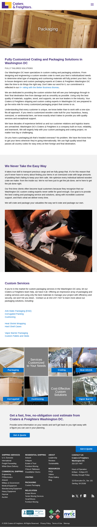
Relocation (31, 490)
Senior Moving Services (34, 496)
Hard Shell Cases (13, 326)
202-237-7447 (77, 464)
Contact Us (77, 455)
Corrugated (13, 399)
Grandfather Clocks (32, 472)
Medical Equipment (9, 486)
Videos (51, 474)
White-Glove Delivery (10, 466)
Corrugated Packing (14, 314)
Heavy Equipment (9, 491)
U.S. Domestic (7, 458)
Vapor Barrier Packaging (16, 333)
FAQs (50, 471)
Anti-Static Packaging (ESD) (18, 311)
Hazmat (5, 494)
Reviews (51, 461)
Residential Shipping (35, 455)
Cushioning (10, 317)
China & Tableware (32, 469)
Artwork (5, 480)
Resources (54, 469)
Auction (5, 497)
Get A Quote (19, 435)
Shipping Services (11, 455)
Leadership (52, 458)
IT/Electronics (7, 477)
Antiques (28, 461)
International (6, 461)
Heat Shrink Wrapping (15, 323)
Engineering (6, 474)
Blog (50, 480)
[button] (92, 5)
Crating (62, 370)
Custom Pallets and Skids (17, 336)
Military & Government (10, 483)
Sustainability (53, 463)
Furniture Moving (31, 466)
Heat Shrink (86, 370)
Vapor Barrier (86, 399)
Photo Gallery (53, 477)
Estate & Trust (30, 463)
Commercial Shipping (12, 471)
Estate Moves (30, 493)
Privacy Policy (45, 523)
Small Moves (30, 499)
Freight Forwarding (9, 463)
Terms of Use (57, 523)
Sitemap (67, 523)
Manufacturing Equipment (12, 489)
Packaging (13, 370)
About (51, 455)
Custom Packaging (32, 485)
